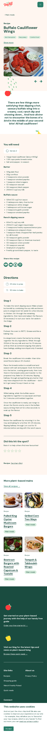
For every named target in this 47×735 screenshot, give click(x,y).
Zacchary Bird (16, 463)
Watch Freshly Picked (12, 685)
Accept (8, 729)
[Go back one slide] (35, 81)
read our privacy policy (29, 721)
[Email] (11, 265)
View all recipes (12, 486)
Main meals (10, 15)
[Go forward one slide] (41, 81)
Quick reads (9, 690)
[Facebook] (15, 265)
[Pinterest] (20, 265)
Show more (8, 42)
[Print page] (6, 264)
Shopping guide (10, 681)
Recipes (7, 676)
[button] (40, 4)
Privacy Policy (31, 676)
